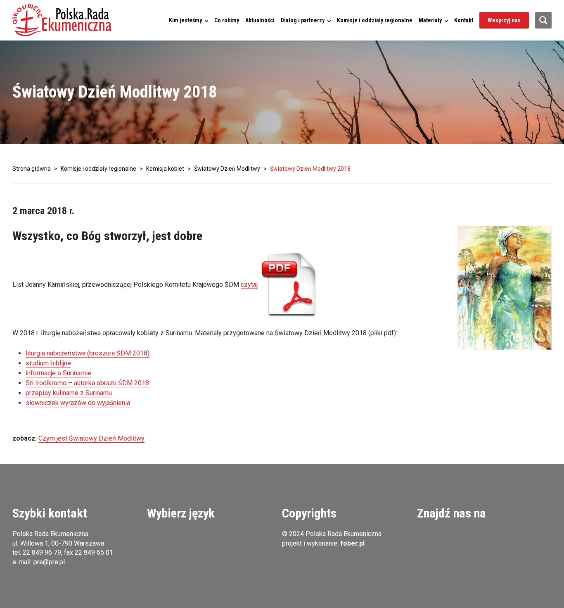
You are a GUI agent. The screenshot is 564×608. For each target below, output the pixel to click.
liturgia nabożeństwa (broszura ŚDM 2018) (87, 353)
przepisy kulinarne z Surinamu (69, 393)
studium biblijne (48, 363)
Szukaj (543, 20)
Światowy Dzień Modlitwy (227, 168)
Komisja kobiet (165, 168)
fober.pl (352, 543)
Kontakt (463, 20)
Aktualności (260, 20)
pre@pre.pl (49, 562)
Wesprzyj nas (504, 20)
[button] (61, 20)
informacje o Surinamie (58, 373)
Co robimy (226, 20)
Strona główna (31, 168)
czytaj (249, 285)
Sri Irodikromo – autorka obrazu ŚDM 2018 (87, 383)
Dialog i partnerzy (303, 20)
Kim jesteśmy (185, 20)
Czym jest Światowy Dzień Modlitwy (91, 438)
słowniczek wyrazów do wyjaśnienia (78, 403)
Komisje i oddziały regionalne (374, 20)
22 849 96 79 (42, 552)
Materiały (430, 20)
